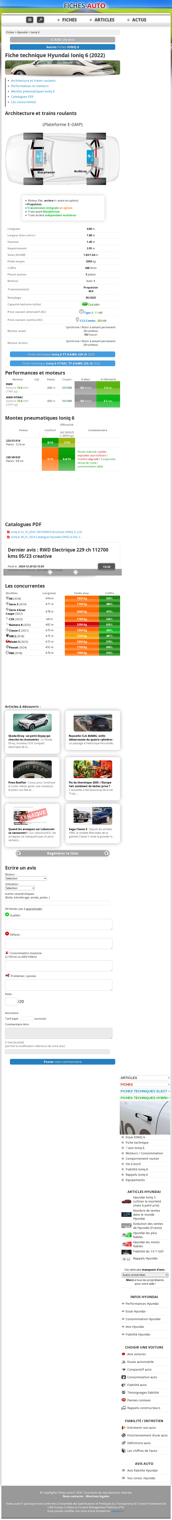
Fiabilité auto (137, 1385)
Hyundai (22, 32)
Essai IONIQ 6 (135, 1137)
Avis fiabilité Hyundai (142, 1470)
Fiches (10, 32)
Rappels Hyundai (145, 1258)
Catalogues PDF (22, 97)
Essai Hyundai (135, 1311)
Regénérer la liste (62, 853)
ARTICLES (104, 20)
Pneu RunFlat (17, 782)
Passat (13, 647)
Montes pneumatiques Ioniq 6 (32, 91)
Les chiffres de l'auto (142, 1451)
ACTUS (139, 20)
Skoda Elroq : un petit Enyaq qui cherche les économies (29, 737)
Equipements (135, 1180)
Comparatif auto (139, 1369)
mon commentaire (63, 1062)
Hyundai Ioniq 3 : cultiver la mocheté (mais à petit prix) (147, 1201)
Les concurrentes (23, 102)
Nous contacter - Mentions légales (86, 1496)
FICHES (69, 20)
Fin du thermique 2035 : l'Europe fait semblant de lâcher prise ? (90, 784)
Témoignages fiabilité (143, 1392)
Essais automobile (140, 1362)
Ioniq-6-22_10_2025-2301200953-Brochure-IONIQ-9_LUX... (47, 532)
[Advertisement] (62, 494)
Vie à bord (133, 1164)
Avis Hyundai (135, 1327)
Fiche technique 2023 (62, 354)
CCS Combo (87, 321)
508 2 (12, 636)
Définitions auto (139, 1443)
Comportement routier (142, 1159)
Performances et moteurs (30, 86)
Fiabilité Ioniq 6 (137, 1169)
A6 (10, 598)
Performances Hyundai (142, 1304)
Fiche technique (137, 1142)
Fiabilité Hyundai (138, 1334)
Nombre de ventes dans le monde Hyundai (146, 1214)
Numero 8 (15, 625)
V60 (11, 653)
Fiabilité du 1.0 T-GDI (148, 1251)
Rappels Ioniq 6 (137, 1175)
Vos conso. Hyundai (141, 1478)
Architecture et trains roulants (33, 81)
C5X (11, 619)
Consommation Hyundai (143, 1319)
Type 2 (88, 313)
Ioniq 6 (35, 32)
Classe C (14, 630)
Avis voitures (136, 1354)
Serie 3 (13, 604)
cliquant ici (117, 1511)
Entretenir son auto (141, 1428)
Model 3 (14, 642)
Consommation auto (142, 1377)
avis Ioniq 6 (135, 1148)
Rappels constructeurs (143, 1408)
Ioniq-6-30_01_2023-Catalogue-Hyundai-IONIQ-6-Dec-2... (46, 537)
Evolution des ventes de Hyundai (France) (148, 1226)
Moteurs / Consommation (144, 1153)
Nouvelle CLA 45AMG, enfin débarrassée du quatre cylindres (90, 737)
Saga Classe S (78, 829)
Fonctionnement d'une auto (147, 1435)
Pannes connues (139, 1400)
